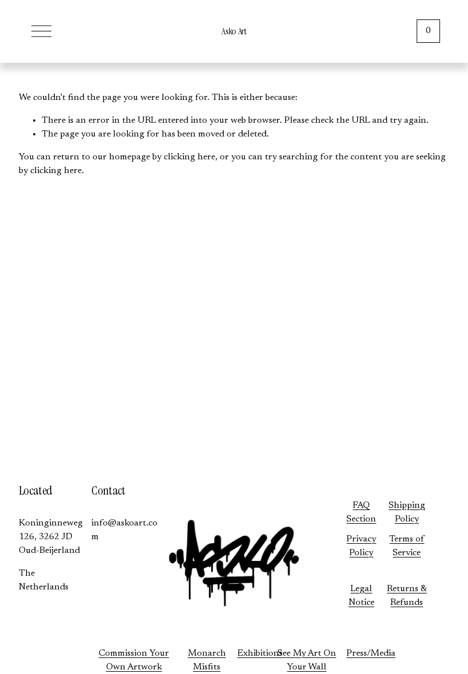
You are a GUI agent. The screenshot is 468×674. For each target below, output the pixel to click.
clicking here (189, 157)
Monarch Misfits (207, 660)
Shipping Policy (407, 512)
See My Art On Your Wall (306, 660)
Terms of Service (406, 546)
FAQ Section (361, 512)
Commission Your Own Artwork (134, 660)
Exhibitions (260, 653)
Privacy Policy (361, 546)
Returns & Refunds (407, 595)
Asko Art (233, 31)
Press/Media (371, 653)
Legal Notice (361, 595)
